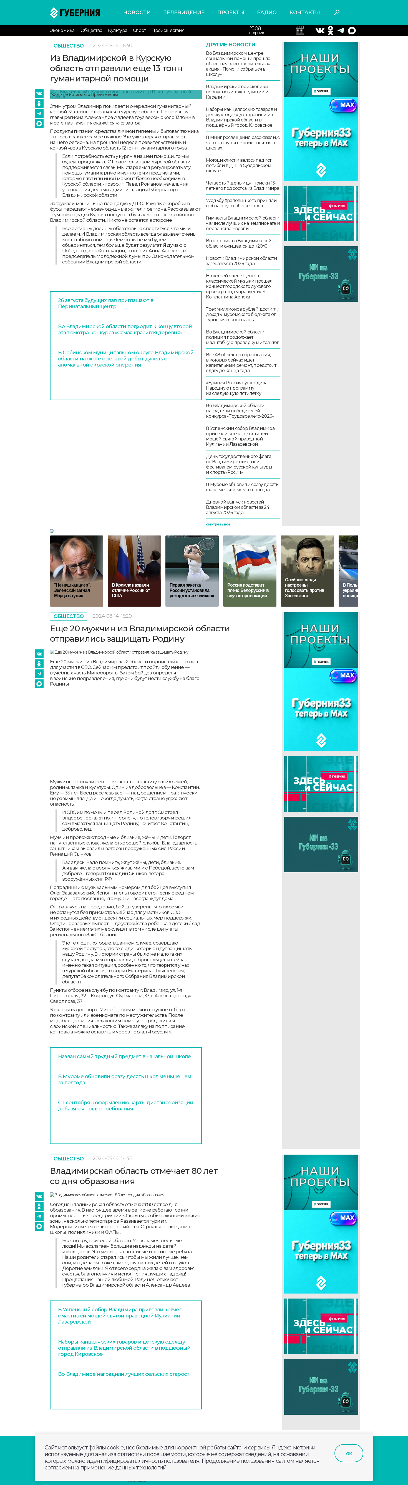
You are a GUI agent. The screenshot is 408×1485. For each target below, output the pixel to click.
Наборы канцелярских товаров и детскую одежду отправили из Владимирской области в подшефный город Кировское (241, 117)
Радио (267, 12)
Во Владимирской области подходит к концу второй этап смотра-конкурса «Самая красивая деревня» (125, 329)
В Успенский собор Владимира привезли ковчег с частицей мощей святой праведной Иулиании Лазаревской (240, 436)
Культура (117, 30)
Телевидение (184, 12)
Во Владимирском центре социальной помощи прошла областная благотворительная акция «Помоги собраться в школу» (238, 64)
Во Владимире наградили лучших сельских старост (123, 1374)
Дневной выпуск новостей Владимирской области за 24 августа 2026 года (237, 507)
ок (349, 1453)
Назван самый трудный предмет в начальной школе (124, 1056)
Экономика (62, 30)
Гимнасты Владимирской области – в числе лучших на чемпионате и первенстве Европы (243, 223)
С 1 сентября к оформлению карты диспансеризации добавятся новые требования (125, 1106)
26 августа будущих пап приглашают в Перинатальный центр (105, 303)
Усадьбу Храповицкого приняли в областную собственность (241, 203)
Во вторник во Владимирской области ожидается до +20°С (238, 243)
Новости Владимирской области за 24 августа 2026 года (241, 261)
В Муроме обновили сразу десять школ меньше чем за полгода (242, 487)
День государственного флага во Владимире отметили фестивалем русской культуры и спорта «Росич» (239, 464)
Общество (91, 30)
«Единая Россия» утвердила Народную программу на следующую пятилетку (236, 388)
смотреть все (218, 524)
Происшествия (168, 30)
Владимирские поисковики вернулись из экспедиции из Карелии (238, 92)
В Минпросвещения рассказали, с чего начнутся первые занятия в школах (242, 143)
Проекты (230, 12)
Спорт (139, 30)
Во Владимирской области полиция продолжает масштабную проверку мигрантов (242, 337)
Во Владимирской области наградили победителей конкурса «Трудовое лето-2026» (240, 411)
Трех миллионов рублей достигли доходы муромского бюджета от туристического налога (242, 314)
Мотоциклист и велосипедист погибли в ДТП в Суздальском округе (238, 165)
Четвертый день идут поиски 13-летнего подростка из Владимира (242, 185)
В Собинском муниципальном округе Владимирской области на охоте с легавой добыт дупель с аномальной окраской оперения (125, 359)
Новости (137, 12)
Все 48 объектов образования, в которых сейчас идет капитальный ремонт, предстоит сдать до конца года (241, 362)
